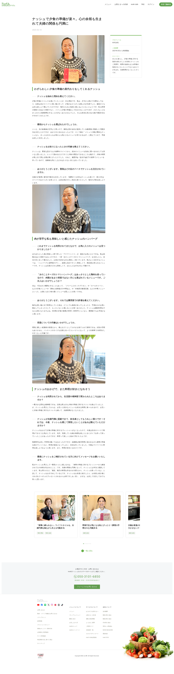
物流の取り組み (107, 619)
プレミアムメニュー (75, 615)
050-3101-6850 (88, 576)
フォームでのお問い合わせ (87, 587)
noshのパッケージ (74, 630)
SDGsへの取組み (107, 626)
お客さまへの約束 (121, 4)
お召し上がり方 (73, 622)
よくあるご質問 (90, 622)
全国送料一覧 (90, 630)
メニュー (108, 4)
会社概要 (105, 611)
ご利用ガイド (90, 626)
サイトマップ (41, 643)
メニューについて (75, 607)
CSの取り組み (107, 622)
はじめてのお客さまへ (92, 611)
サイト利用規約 (41, 636)
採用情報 (39, 621)
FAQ (142, 4)
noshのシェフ (73, 626)
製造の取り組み (107, 615)
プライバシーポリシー (43, 625)
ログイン (151, 4)
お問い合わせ (41, 610)
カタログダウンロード (92, 633)
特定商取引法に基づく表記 (44, 639)
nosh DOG (106, 637)
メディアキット (41, 617)
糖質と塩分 (72, 619)
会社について (107, 607)
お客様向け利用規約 (43, 632)
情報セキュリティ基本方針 (44, 628)
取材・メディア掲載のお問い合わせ (47, 613)
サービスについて (92, 607)
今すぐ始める (166, 4)
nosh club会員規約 (91, 637)
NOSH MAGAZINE (108, 630)
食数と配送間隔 (90, 619)
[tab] (83, 543)
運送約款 (105, 633)
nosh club (134, 4)
